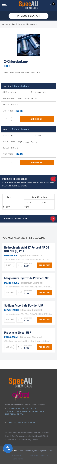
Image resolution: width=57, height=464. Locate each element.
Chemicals (15, 24)
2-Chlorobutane (20, 86)
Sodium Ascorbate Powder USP (23, 305)
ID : (32, 92)
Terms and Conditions (38, 455)
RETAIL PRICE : (10, 104)
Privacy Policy (17, 455)
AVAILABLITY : (10, 98)
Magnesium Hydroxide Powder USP (26, 278)
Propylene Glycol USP (17, 332)
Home (5, 24)
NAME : (7, 86)
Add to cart (37, 119)
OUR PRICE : (9, 111)
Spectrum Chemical (30, 255)
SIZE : (6, 92)
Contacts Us (18, 459)
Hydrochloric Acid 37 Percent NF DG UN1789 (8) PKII (26, 249)
